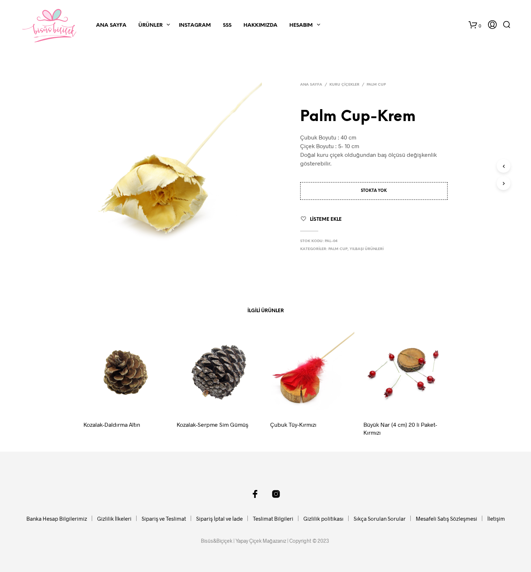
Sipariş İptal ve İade (219, 518)
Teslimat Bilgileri (273, 518)
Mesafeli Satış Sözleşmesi (446, 518)
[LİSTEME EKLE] (132, 405)
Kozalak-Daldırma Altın (111, 424)
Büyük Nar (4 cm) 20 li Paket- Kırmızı (400, 428)
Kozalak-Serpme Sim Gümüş (213, 424)
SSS (227, 25)
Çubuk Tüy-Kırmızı (293, 424)
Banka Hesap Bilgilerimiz (56, 518)
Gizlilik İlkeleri (114, 518)
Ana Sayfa (111, 25)
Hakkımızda (260, 25)
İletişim (496, 518)
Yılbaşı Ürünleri (367, 249)
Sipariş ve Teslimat (164, 518)
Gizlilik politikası (323, 518)
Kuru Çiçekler (344, 85)
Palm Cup (376, 85)
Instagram (195, 25)
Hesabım (301, 25)
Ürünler (150, 25)
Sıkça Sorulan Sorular (380, 518)
